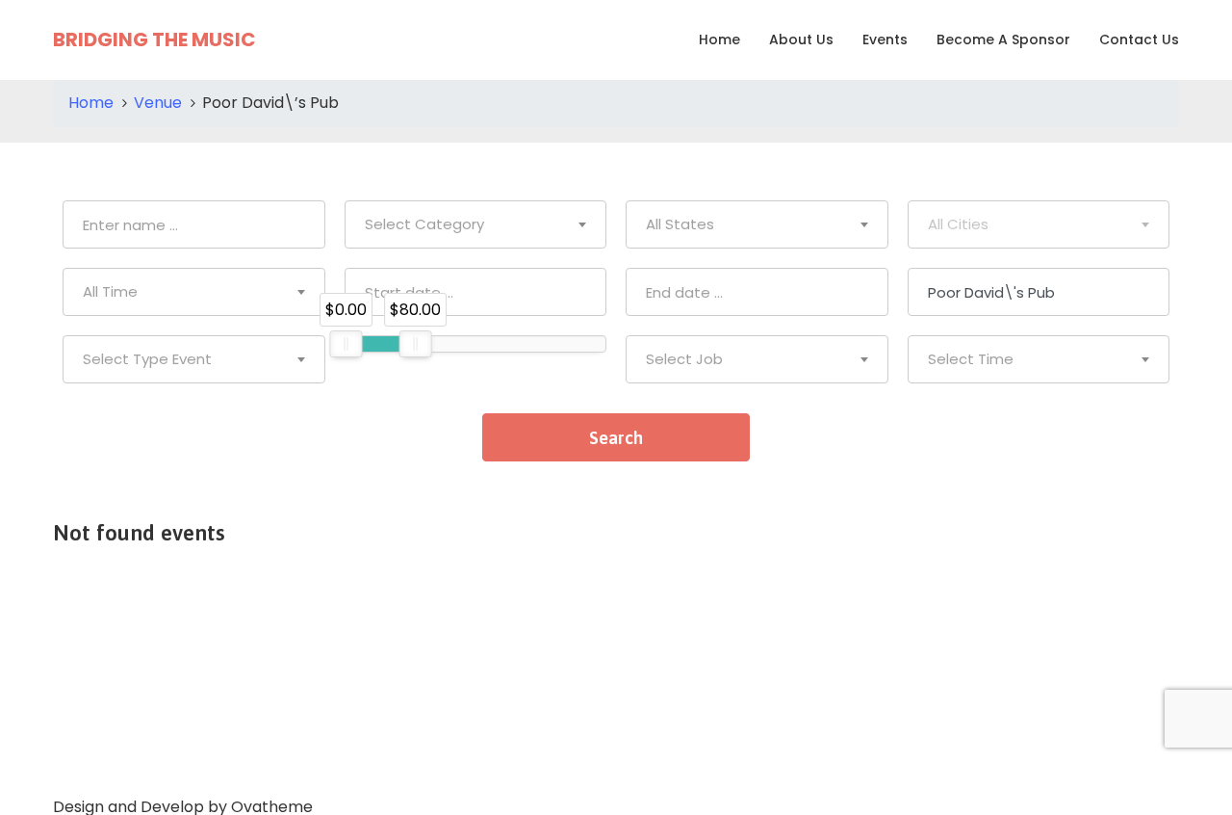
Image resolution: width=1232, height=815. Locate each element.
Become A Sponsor (1003, 39)
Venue (158, 103)
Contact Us (1139, 39)
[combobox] (476, 224)
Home (719, 39)
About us (801, 39)
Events (885, 39)
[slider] (345, 343)
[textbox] (476, 224)
